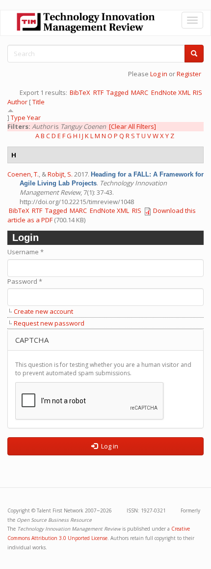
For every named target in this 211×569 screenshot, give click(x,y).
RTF (98, 92)
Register (189, 73)
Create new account (43, 311)
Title (38, 101)
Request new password (49, 323)
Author (17, 101)
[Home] (86, 22)
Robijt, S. (60, 174)
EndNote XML (170, 92)
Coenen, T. (23, 174)
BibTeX (80, 92)
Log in (158, 73)
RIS (197, 92)
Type (18, 117)
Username (25, 251)
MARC (139, 92)
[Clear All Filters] (132, 126)
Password (24, 281)
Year (34, 117)
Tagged (117, 92)
